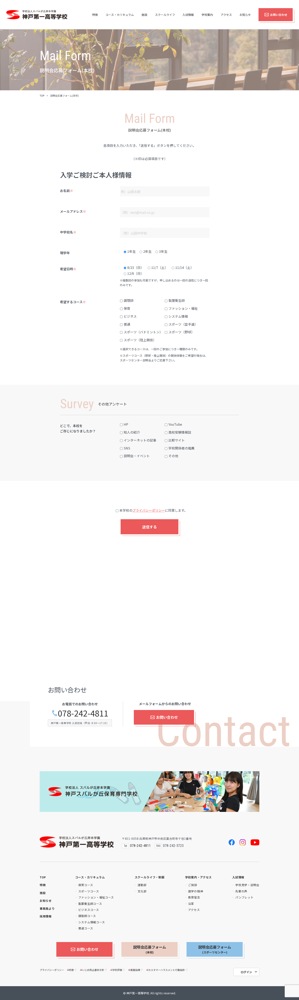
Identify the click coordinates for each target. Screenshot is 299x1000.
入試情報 (188, 15)
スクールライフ (165, 15)
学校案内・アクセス (198, 877)
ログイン (246, 972)
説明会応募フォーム (149, 949)
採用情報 (46, 916)
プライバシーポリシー (148, 510)
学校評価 (117, 970)
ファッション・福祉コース (96, 897)
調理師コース (87, 916)
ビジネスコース (88, 910)
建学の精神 (195, 891)
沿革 (191, 904)
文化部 (142, 891)
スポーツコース (88, 891)
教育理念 (194, 897)
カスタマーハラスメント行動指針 (166, 970)
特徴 (95, 15)
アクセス (226, 15)
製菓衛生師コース (90, 904)
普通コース (85, 928)
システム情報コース (91, 922)
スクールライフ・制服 (150, 877)
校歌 (71, 970)
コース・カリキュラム (120, 15)
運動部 (142, 885)
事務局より (47, 908)
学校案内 (207, 15)
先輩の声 (241, 891)
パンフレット (244, 897)
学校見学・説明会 (247, 885)
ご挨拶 (192, 885)
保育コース (85, 885)
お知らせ (245, 15)
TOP (42, 95)
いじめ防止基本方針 (93, 970)
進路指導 (135, 970)
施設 (144, 15)
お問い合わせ (278, 15)
